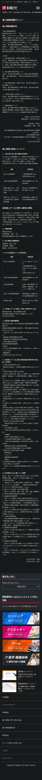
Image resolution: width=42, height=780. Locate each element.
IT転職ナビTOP (7, 12)
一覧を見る (21, 586)
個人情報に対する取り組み (22, 12)
